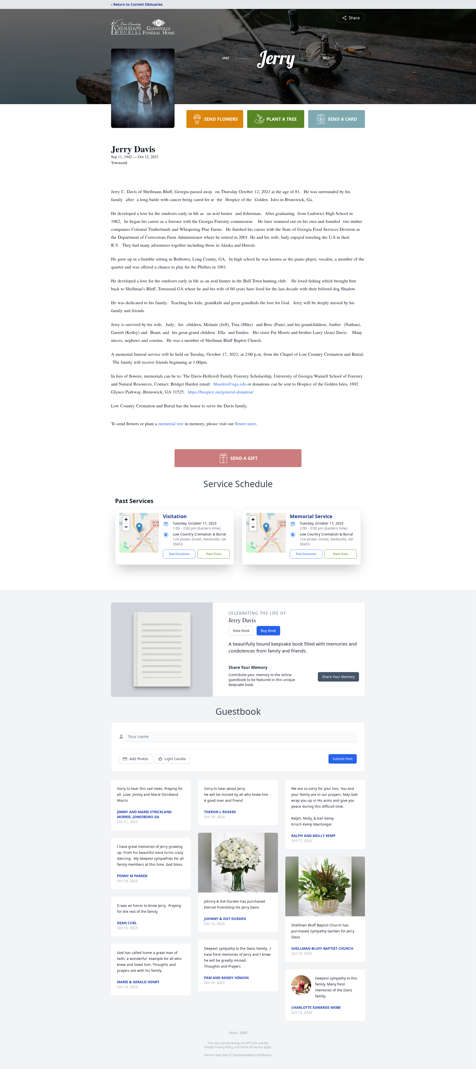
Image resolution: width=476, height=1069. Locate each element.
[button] (139, 528)
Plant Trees (213, 554)
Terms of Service (251, 1047)
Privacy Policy (224, 1047)
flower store (245, 423)
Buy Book (268, 630)
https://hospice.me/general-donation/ (220, 392)
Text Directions (179, 554)
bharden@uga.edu (230, 384)
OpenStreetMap (243, 1055)
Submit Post (343, 758)
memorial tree (170, 423)
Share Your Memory (338, 676)
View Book (241, 630)
